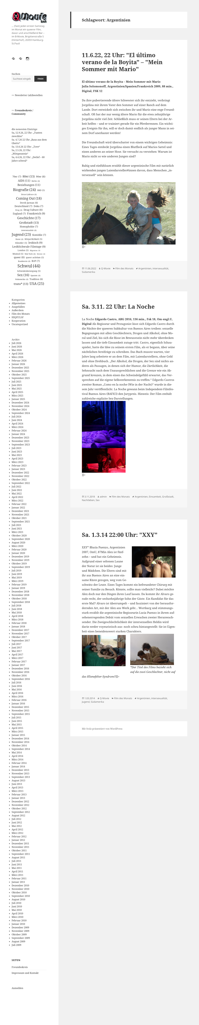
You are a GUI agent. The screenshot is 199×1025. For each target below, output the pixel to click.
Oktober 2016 (19, 675)
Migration (35, 250)
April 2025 (17, 392)
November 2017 (20, 633)
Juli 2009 (16, 945)
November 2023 (20, 441)
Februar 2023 (19, 465)
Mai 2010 (17, 910)
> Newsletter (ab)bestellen (28, 95)
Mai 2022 (17, 493)
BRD (41, 190)
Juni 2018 (17, 609)
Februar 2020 (19, 549)
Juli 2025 (16, 381)
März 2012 (17, 833)
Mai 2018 (17, 612)
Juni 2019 (17, 574)
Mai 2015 (17, 724)
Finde (40, 78)
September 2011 (21, 854)
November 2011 (20, 847)
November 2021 (20, 514)
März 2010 (17, 917)
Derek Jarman (29, 202)
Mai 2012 (17, 826)
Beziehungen (28, 185)
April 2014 (17, 756)
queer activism (35, 257)
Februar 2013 (19, 794)
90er (40, 176)
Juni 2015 (17, 721)
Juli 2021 (16, 525)
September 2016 (21, 679)
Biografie (24, 189)
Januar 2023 (18, 469)
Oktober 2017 (19, 637)
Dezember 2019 (20, 556)
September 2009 (21, 938)
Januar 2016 (18, 703)
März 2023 (17, 462)
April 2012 (17, 829)
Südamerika (21, 279)
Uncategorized (20, 324)
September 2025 (21, 378)
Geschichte (28, 218)
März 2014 (17, 759)
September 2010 (21, 896)
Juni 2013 (17, 784)
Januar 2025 (18, 399)
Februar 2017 (19, 661)
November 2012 (20, 805)
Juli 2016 (16, 682)
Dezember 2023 (20, 437)
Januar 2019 (18, 588)
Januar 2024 (18, 434)
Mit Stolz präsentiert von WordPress (102, 728)
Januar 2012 (18, 840)
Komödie (39, 234)
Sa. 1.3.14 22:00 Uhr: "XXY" (119, 534)
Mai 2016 (17, 689)
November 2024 (20, 406)
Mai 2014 (17, 752)
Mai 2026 (17, 350)
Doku (38, 206)
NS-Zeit (41, 254)
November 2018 (20, 595)
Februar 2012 (19, 836)
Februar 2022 (19, 504)
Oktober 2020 (19, 535)
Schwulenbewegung (28, 271)
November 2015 (20, 710)
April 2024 (17, 423)
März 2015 (17, 731)
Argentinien (144, 268)
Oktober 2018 (19, 598)
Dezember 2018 (20, 591)
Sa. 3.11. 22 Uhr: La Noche (118, 306)
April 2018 (17, 616)
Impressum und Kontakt (25, 973)
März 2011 (17, 875)
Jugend (21, 234)
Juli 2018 (16, 605)
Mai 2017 (17, 651)
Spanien (35, 275)
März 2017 (17, 658)
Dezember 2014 (20, 738)
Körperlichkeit (33, 239)
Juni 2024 (17, 420)
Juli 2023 (16, 448)
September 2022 (21, 483)
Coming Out (29, 198)
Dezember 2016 (20, 668)
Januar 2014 (18, 766)
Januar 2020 (18, 553)
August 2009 (18, 941)
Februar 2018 (19, 623)
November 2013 (20, 773)
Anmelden (17, 988)
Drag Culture (33, 209)
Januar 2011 (18, 882)
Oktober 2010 (19, 892)
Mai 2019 (17, 577)
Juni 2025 (17, 385)
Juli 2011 (16, 861)
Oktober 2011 (19, 850)
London (23, 250)
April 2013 (17, 787)
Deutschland (23, 206)
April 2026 (17, 353)
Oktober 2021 (19, 518)
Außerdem (18, 310)
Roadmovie (24, 261)
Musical (18, 253)
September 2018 (21, 602)
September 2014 (21, 749)
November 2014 (20, 742)
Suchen (16, 74)
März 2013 (17, 791)
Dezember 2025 (20, 367)
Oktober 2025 (19, 374)
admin (103, 496)
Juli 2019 (16, 570)
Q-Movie (105, 268)
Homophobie (29, 226)
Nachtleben (88, 500)
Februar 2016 (19, 700)
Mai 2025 (17, 388)
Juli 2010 (16, 903)
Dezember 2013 (20, 770)
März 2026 (17, 357)
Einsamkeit (155, 496)
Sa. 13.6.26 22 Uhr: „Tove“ (26, 146)
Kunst (19, 239)
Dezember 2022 (20, 472)
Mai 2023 (17, 455)
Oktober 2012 (19, 808)
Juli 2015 (16, 717)
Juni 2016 (17, 686)
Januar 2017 (18, 665)
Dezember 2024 (20, 402)
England (19, 213)
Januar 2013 (18, 798)
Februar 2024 (19, 430)
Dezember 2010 (20, 885)
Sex (23, 275)
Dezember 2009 (20, 927)
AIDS (24, 181)
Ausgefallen (18, 306)
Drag (18, 210)
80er (29, 176)
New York (30, 254)
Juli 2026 (16, 343)
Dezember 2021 (20, 511)
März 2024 (17, 427)
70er (16, 176)
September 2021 (21, 521)
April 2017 (17, 654)
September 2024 (21, 413)
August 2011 (18, 857)
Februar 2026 (19, 360)
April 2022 (17, 497)
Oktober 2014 (19, 745)
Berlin (36, 181)
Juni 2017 (17, 647)
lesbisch (35, 242)
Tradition (36, 279)
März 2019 (17, 581)
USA (37, 283)
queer (19, 257)
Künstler (21, 242)
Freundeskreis (20, 967)
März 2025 (17, 395)
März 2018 (17, 619)
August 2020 (18, 542)
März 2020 (17, 546)
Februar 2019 (19, 584)
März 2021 (17, 532)
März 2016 (17, 696)
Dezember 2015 (20, 707)
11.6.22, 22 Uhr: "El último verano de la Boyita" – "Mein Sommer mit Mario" (122, 62)
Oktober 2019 (19, 563)
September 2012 (21, 812)
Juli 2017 (16, 644)
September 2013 (21, 777)
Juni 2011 (17, 864)
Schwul (28, 266)
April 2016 (17, 693)
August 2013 (18, 780)
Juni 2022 (17, 490)
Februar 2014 (19, 763)
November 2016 (20, 672)
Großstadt (29, 222)
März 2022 (17, 500)
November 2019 (20, 560)
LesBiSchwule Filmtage (28, 246)
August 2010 (18, 899)
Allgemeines (18, 303)
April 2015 (17, 728)
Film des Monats (21, 313)
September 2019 (21, 567)
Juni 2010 (17, 906)
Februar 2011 (19, 878)
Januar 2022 (18, 507)
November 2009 (20, 931)
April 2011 (17, 871)
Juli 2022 (16, 486)
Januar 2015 (18, 735)
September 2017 (21, 640)
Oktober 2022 (19, 479)
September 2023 (21, 444)
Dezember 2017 (20, 630)
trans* (21, 284)
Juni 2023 (17, 451)
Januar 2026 (18, 364)
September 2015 (21, 714)
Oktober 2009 (19, 934)
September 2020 (21, 539)
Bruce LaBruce (29, 194)
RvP (36, 261)
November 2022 (20, 476)
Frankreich (36, 213)
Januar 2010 (18, 924)
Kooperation (18, 320)
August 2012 (18, 815)
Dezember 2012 (20, 801)
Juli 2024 (16, 416)
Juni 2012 (17, 822)
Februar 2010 (19, 920)
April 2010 (17, 913)
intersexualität (28, 230)
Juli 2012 (16, 819)
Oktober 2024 (19, 409)
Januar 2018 (18, 626)
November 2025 (20, 371)
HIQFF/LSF (18, 317)
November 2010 (20, 889)
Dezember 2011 (20, 843)
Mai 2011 (17, 868)
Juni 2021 (17, 528)
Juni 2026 (17, 346)
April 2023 (17, 458)
